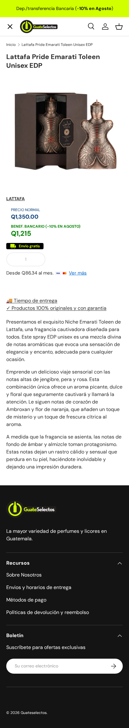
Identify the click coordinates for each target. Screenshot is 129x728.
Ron (16, 202)
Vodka (18, 110)
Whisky (20, 65)
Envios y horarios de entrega (38, 587)
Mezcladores (27, 156)
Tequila (20, 88)
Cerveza (21, 133)
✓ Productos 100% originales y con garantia (56, 308)
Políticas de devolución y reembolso (47, 612)
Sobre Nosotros (24, 575)
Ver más (78, 273)
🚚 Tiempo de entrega (31, 300)
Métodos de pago (26, 600)
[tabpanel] (64, 394)
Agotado (86, 259)
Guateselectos (34, 712)
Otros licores (27, 179)
